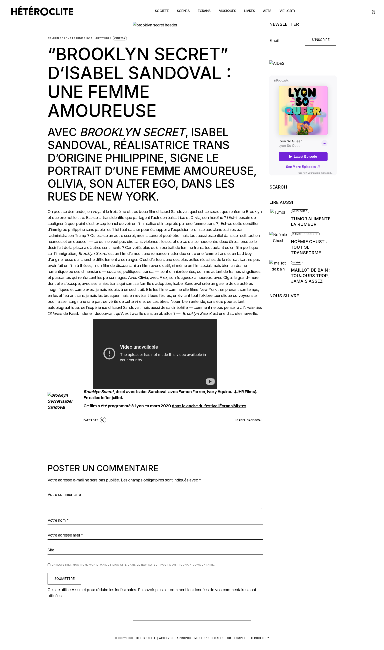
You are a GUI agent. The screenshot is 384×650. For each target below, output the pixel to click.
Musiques (300, 211)
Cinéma (120, 38)
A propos (184, 638)
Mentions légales (209, 638)
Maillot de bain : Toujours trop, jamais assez (310, 276)
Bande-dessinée (305, 234)
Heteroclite (146, 638)
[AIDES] (303, 63)
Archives (166, 638)
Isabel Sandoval (249, 420)
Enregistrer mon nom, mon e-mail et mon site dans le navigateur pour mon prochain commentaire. (133, 564)
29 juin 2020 (58, 38)
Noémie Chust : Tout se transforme (309, 247)
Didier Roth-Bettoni (89, 38)
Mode (296, 262)
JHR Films (245, 391)
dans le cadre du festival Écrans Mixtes (209, 406)
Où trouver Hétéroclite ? (248, 638)
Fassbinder (78, 313)
